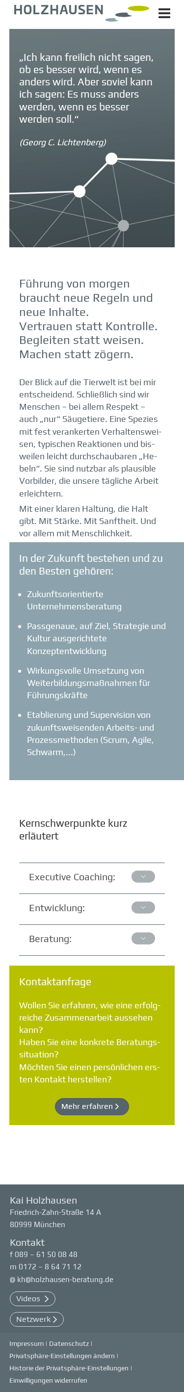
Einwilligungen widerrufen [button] (48, 1380)
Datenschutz (69, 1343)
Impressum (26, 1343)
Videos (29, 1298)
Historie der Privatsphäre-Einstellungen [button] (69, 1368)
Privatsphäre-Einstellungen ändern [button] (62, 1356)
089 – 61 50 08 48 (46, 1254)
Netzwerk (33, 1319)
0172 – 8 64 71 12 (50, 1266)
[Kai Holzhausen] (81, 16)
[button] (92, 1106)
